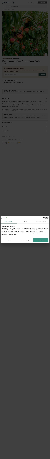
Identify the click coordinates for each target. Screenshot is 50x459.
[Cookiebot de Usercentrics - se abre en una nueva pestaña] (43, 218)
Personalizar (24, 240)
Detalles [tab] (25, 221)
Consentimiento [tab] (8, 221)
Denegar (9, 240)
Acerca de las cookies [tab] (41, 221)
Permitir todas (41, 240)
